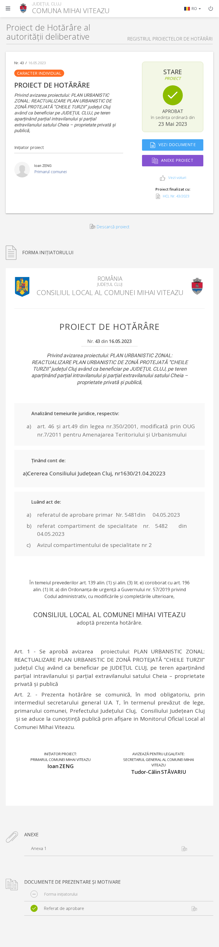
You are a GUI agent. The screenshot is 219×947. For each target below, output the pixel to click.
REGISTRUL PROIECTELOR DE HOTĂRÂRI (170, 39)
